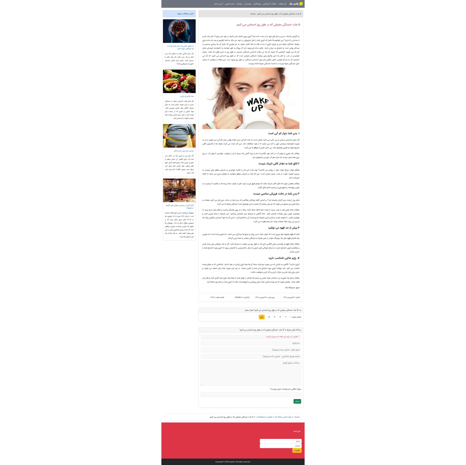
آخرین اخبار (218, 3)
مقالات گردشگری (269, 3)
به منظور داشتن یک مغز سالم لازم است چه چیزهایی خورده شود (180, 47)
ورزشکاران (257, 3)
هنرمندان (247, 3)
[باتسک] (296, 4)
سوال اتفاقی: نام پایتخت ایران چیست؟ (285, 389)
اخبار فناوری (229, 3)
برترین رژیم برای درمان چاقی (184, 151)
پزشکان (239, 3)
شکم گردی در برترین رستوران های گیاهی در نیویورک (180, 206)
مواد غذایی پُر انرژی (187, 96)
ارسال (297, 401)
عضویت (297, 450)
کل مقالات (282, 3)
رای (261, 317)
